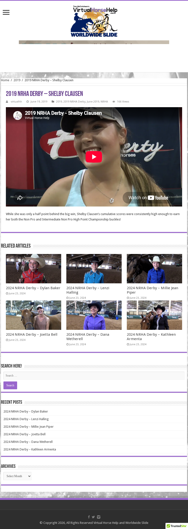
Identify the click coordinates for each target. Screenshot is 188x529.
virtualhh (16, 101)
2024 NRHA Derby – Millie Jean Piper (28, 426)
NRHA (104, 101)
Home (5, 80)
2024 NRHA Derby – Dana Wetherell (28, 442)
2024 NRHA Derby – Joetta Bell (31, 334)
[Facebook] (88, 517)
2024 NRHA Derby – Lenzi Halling (26, 419)
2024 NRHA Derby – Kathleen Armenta (29, 449)
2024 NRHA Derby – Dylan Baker (33, 288)
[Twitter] (93, 517)
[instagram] (98, 517)
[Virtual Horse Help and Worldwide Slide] (94, 20)
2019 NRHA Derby (74, 101)
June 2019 (93, 101)
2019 (16, 80)
